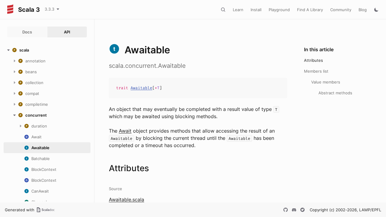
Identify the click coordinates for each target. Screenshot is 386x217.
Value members (325, 82)
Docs (27, 32)
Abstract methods (335, 92)
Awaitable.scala (126, 200)
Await (125, 131)
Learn (238, 9)
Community (340, 9)
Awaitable (141, 87)
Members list (316, 71)
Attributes (313, 60)
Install (256, 9)
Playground (279, 9)
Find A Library (310, 9)
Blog (363, 9)
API (67, 32)
